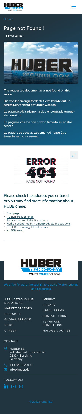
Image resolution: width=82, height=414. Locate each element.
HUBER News (15, 230)
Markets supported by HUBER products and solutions (38, 223)
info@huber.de (20, 369)
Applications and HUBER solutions (27, 220)
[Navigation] (74, 6)
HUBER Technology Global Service (28, 227)
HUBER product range (20, 216)
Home (8, 19)
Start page (13, 213)
